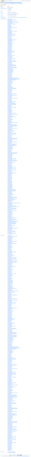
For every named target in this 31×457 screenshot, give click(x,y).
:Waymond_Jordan (10, 278)
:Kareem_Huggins (10, 119)
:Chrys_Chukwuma (10, 70)
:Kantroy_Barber (10, 389)
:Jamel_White (10, 216)
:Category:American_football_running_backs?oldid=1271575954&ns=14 (17, 17)
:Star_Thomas (10, 276)
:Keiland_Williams (10, 121)
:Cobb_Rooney (10, 30)
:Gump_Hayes (10, 271)
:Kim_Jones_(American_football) (12, 273)
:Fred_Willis (9, 109)
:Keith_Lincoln (10, 127)
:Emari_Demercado (10, 283)
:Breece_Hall (9, 449)
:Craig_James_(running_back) (11, 358)
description (2, 7)
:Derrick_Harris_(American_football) (12, 257)
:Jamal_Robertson (10, 214)
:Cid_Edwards (10, 75)
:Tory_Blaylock (10, 277)
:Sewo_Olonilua (10, 170)
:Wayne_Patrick (10, 324)
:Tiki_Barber (9, 299)
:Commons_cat (10, 9)
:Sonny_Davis (10, 175)
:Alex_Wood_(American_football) (12, 382)
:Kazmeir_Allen (10, 286)
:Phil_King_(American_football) (12, 116)
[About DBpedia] (2, 1)
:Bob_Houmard (10, 441)
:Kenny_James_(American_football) (12, 413)
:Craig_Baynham (10, 86)
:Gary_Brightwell (10, 203)
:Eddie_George (10, 296)
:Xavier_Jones (10, 446)
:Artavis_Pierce (10, 178)
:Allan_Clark (9, 115)
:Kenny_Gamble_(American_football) (12, 411)
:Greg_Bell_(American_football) (12, 19)
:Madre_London (10, 21)
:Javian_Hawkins (10, 184)
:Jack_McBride (10, 209)
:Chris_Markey (10, 329)
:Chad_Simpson (10, 312)
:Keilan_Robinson (10, 254)
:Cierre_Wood (10, 76)
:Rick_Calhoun (10, 161)
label (1, 12)
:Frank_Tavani (10, 98)
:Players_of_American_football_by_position (13, 13)
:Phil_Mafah (9, 244)
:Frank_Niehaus (10, 366)
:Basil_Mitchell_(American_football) (12, 39)
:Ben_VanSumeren (10, 280)
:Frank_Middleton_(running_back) (12, 158)
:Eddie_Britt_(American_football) (12, 258)
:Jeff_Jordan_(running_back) (11, 222)
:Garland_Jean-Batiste (11, 194)
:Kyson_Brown (10, 274)
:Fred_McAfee (10, 105)
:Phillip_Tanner (10, 117)
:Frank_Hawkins (10, 315)
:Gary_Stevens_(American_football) (12, 27)
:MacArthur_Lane (10, 418)
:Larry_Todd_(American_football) (12, 429)
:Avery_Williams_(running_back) (12, 190)
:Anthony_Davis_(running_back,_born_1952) (13, 22)
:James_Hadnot (10, 220)
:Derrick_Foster (10, 249)
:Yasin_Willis (9, 279)
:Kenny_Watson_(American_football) (12, 145)
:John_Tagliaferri (10, 167)
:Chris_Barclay (10, 57)
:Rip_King (9, 321)
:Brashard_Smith (10, 236)
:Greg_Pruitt (9, 47)
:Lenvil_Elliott (10, 49)
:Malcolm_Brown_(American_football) (12, 152)
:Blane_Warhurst (10, 247)
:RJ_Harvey (9, 245)
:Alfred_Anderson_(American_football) (12, 114)
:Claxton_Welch (10, 37)
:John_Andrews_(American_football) (12, 197)
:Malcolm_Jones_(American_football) (12, 153)
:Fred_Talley (9, 377)
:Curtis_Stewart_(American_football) (12, 426)
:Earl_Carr (9, 433)
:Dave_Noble (10, 45)
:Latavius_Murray (10, 155)
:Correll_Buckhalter (10, 352)
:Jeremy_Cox (9, 196)
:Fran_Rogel (9, 92)
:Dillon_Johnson (10, 238)
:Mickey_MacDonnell (10, 319)
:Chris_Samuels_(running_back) (12, 266)
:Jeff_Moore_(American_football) (12, 223)
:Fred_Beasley (10, 370)
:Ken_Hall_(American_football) (11, 133)
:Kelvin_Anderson (10, 130)
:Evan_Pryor (9, 270)
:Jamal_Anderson (10, 213)
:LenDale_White (10, 32)
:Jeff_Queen (9, 224)
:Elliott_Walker (10, 157)
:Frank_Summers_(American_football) (12, 368)
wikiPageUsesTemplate (3, 8)
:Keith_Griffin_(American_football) (12, 124)
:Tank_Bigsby (10, 188)
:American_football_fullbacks (11, 451)
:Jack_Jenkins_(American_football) (12, 208)
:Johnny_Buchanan (10, 285)
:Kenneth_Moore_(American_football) (12, 408)
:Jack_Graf (9, 28)
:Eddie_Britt (9, 25)
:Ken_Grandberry (10, 132)
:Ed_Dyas (9, 24)
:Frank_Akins (10, 363)
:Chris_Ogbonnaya (10, 64)
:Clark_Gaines (10, 80)
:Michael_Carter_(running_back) (12, 199)
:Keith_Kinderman (10, 126)
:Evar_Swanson (10, 46)
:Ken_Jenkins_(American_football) (12, 403)
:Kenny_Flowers (10, 410)
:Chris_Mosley (10, 63)
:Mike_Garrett (10, 52)
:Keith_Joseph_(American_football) (12, 396)
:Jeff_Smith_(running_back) (11, 225)
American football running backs (13, 2)
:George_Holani (10, 251)
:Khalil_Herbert (10, 185)
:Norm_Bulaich (10, 53)
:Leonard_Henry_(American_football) (12, 259)
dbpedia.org (21, 3)
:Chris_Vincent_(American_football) (12, 335)
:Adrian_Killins (10, 177)
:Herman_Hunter (10, 428)
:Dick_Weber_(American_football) (12, 172)
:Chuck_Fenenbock (10, 71)
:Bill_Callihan (9, 207)
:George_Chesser (10, 434)
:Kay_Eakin (9, 391)
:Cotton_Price (10, 355)
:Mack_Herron (10, 150)
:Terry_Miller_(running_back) (11, 55)
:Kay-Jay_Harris (10, 120)
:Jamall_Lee (9, 215)
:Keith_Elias (9, 394)
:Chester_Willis (10, 44)
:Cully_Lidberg (10, 360)
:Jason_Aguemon (10, 262)
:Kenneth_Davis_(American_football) (12, 138)
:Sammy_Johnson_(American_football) (12, 261)
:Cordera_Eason (10, 82)
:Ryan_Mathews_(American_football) (12, 298)
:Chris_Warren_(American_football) (12, 67)
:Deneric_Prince (10, 282)
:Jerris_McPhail (10, 229)
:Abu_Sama (9, 235)
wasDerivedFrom (2, 17)
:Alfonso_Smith (10, 113)
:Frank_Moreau (10, 94)
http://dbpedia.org (13, 3)
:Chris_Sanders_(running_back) (12, 65)
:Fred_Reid (9, 106)
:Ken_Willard (9, 136)
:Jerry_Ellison (10, 230)
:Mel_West (9, 169)
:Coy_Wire (9, 85)
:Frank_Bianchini (10, 193)
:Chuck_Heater (10, 341)
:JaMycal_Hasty (10, 165)
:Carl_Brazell (9, 192)
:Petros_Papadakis (10, 386)
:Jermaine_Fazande (10, 227)
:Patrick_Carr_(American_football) (12, 439)
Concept (5, 3)
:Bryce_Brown (10, 304)
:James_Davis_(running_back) (11, 219)
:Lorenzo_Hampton (10, 147)
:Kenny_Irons (10, 143)
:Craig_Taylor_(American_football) (12, 88)
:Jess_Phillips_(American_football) (12, 233)
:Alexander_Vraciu (10, 383)
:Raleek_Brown (10, 275)
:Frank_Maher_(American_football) (12, 93)
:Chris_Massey (10, 62)
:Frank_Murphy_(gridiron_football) (12, 365)
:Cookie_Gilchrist (10, 81)
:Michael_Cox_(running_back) (11, 51)
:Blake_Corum (10, 179)
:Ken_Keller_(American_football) (12, 168)
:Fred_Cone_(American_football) (12, 101)
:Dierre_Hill (9, 267)
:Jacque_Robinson (10, 211)
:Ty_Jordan (9, 201)
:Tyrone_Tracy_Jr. (10, 256)
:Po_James (9, 388)
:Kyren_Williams (10, 186)
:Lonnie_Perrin (10, 146)
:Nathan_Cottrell (10, 173)
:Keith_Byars (9, 393)
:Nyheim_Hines (10, 20)
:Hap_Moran (9, 48)
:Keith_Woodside (10, 129)
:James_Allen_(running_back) (11, 217)
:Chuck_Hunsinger (10, 73)
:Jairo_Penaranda (10, 212)
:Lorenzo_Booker (10, 416)
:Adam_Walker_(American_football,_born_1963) (13, 206)
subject (2, 235)
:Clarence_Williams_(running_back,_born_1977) (13, 79)
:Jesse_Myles (9, 166)
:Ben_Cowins (10, 41)
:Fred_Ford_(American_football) (12, 103)
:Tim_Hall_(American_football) (11, 431)
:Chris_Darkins (10, 326)
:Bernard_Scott (10, 43)
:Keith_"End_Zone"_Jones (11, 255)
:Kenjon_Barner (10, 137)
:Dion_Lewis (9, 38)
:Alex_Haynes (10, 112)
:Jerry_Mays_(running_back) (11, 231)
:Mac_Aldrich (10, 149)
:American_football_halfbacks (11, 452)
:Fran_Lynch (9, 91)
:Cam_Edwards (10, 265)
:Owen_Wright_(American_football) (12, 243)
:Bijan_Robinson (10, 191)
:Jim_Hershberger (10, 252)
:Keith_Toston (10, 398)
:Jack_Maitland (10, 316)
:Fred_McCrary (10, 375)
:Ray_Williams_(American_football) (12, 288)
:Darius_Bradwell (10, 181)
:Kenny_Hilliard (10, 142)
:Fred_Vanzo (9, 108)
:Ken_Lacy (9, 134)
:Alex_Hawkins (10, 111)
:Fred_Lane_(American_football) (12, 104)
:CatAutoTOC (10, 8)
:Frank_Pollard (10, 96)
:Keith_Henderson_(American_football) (12, 125)
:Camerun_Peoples (10, 281)
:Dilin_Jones (9, 268)
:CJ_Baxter (9, 248)
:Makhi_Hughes (10, 242)
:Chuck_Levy (9, 74)
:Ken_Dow (9, 131)
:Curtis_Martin (10, 34)
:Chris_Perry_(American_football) (12, 332)
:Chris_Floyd (9, 327)
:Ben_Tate (9, 29)
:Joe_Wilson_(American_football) (12, 436)
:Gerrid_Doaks (10, 204)
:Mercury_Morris (10, 50)
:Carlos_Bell (9, 180)
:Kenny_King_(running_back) (11, 144)
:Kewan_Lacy (10, 272)
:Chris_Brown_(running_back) (11, 58)
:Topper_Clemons (10, 163)
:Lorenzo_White (10, 148)
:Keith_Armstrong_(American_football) (12, 122)
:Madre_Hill (9, 151)
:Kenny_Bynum (10, 140)
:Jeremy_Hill (9, 226)
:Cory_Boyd (9, 83)
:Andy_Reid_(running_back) (11, 189)
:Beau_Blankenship (10, 40)
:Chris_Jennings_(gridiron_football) (12, 61)
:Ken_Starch (9, 405)
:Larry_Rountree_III (10, 198)
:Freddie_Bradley (10, 110)
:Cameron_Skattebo (10, 237)
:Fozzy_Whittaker (10, 90)
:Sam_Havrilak (10, 322)
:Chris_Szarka (10, 66)
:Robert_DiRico (10, 200)
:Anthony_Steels (10, 156)
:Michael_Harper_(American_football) (12, 160)
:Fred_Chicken (10, 371)
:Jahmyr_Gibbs (10, 183)
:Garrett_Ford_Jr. (10, 26)
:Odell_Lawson (10, 174)
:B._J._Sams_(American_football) (12, 302)
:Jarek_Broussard (10, 195)
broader (1, 13)
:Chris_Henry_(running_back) (11, 60)
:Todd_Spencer (10, 162)
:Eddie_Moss (10, 293)
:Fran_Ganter (10, 250)
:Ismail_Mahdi (10, 240)
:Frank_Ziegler (10, 99)
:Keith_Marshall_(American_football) (12, 128)
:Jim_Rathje (9, 253)
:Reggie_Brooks (10, 33)
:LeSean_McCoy (10, 307)
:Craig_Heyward (10, 87)
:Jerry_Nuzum (10, 232)
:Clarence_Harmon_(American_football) (13, 346)
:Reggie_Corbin (10, 289)
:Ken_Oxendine (10, 135)
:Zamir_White (10, 171)
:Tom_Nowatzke (10, 56)
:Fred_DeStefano (10, 102)
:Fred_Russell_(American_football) (12, 107)
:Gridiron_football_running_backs (12, 14)
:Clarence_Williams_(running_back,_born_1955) (13, 78)
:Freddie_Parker (10, 380)
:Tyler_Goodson (10, 202)
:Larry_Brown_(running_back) (11, 35)
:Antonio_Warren (10, 23)
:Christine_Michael (10, 69)
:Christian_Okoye (10, 68)
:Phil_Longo (9, 444)
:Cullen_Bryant (10, 89)
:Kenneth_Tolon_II (10, 139)
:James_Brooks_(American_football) (12, 218)
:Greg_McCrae (10, 239)
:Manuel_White (10, 154)
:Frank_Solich (10, 97)
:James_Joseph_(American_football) (12, 221)
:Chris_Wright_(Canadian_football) (12, 336)
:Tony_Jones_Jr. (10, 176)
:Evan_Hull (9, 284)
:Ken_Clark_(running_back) (11, 400)
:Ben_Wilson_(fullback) (11, 42)
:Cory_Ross (9, 84)
